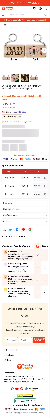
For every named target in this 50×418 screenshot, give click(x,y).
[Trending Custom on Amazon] (34, 390)
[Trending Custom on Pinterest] (22, 389)
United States (20, 112)
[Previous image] (6, 50)
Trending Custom (20, 413)
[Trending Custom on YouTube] (17, 389)
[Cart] (45, 8)
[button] (5, 25)
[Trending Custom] (7, 8)
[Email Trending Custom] (26, 389)
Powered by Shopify (35, 413)
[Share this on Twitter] (10, 229)
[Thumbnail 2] (15, 78)
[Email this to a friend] (30, 229)
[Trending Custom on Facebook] (12, 389)
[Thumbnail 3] (24, 78)
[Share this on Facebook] (17, 229)
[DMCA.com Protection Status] (25, 396)
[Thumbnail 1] (6, 78)
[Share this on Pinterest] (23, 229)
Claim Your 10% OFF (39, 340)
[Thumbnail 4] (34, 78)
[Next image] (44, 50)
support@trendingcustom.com (23, 376)
